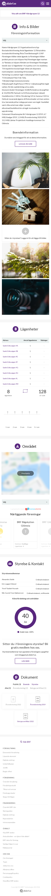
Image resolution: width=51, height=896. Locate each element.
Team (5, 862)
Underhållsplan (8, 764)
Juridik (5, 768)
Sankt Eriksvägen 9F (10, 362)
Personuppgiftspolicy (11, 873)
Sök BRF (27, 742)
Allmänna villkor (8, 869)
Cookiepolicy (7, 877)
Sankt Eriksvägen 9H (10, 373)
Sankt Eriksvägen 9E (10, 357)
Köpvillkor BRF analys (11, 881)
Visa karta (25, 473)
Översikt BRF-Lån (9, 807)
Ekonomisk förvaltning (11, 752)
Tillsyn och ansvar (9, 789)
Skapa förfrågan (8, 797)
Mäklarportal (7, 848)
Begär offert (7, 771)
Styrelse (35, 684)
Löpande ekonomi (9, 756)
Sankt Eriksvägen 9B (10, 351)
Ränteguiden (7, 811)
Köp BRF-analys (8, 833)
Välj (4, 40)
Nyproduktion (8, 819)
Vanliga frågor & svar (10, 844)
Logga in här (25, 144)
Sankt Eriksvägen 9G (10, 368)
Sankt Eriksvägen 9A (10, 346)
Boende (26, 684)
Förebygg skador (9, 793)
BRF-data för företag (10, 840)
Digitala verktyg (8, 760)
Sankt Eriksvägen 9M (10, 384)
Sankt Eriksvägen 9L (10, 378)
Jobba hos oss (8, 866)
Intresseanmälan (9, 822)
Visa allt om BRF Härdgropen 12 (25, 13)
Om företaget (8, 858)
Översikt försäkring (10, 782)
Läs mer (25, 661)
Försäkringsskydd (9, 785)
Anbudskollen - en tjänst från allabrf (16, 836)
